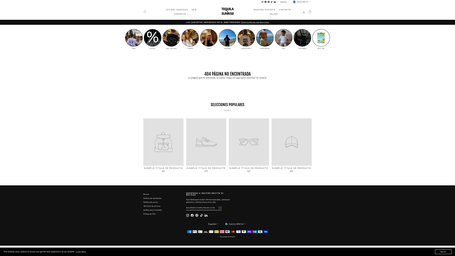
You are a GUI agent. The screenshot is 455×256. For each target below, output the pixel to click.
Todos (227, 110)
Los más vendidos (177, 10)
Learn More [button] (81, 252)
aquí (238, 77)
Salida (274, 14)
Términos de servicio (151, 206)
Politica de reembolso (152, 198)
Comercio (180, 14)
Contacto (285, 10)
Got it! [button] (443, 252)
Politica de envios (150, 202)
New (194, 10)
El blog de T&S (149, 214)
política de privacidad (152, 210)
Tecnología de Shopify (227, 237)
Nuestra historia (264, 10)
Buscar (146, 194)
